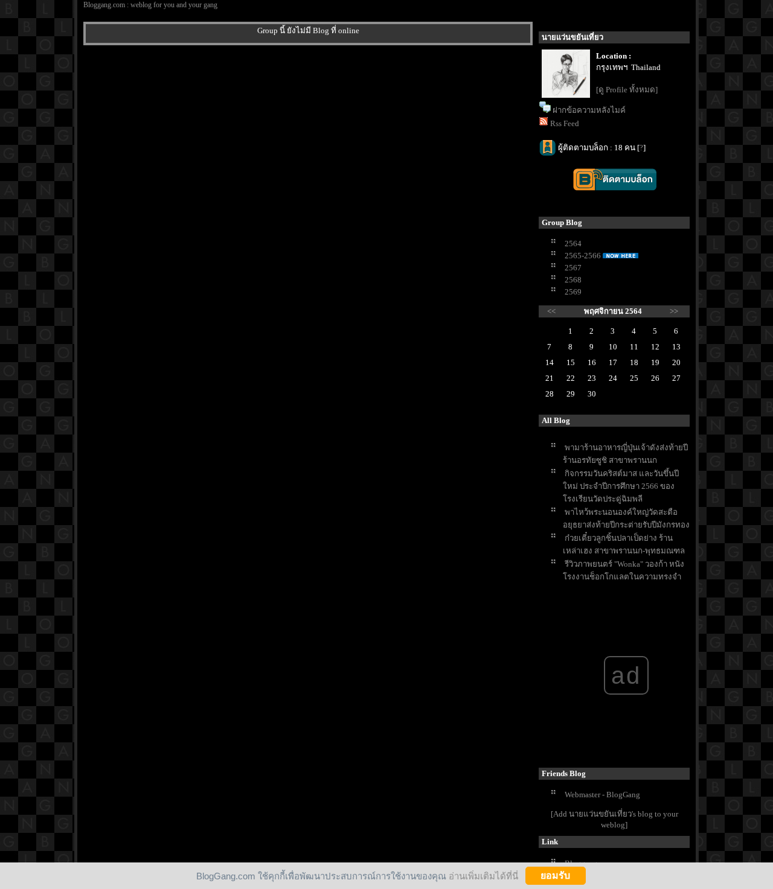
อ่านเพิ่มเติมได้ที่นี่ (483, 875)
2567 (573, 267)
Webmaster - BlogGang (602, 794)
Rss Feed (564, 123)
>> (674, 311)
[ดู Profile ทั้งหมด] (627, 89)
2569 (573, 291)
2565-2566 (583, 255)
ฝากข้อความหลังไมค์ (589, 110)
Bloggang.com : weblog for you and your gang (150, 5)
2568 (573, 279)
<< (551, 311)
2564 (573, 243)
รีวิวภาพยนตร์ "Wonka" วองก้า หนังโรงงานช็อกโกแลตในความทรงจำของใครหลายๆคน (623, 576)
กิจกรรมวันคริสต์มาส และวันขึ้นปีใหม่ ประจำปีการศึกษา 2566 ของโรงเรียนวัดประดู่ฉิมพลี (621, 486)
